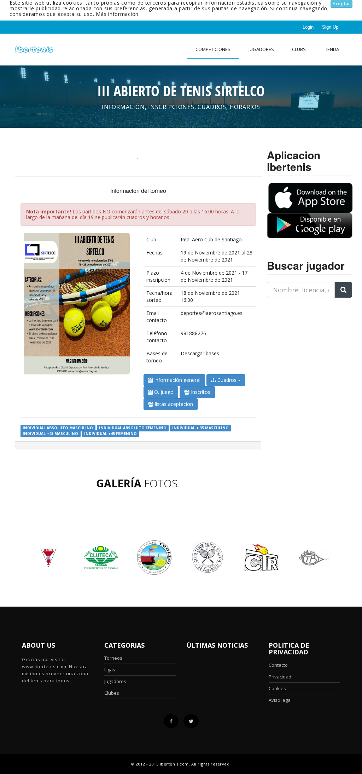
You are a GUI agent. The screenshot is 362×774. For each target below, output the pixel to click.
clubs (299, 49)
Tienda (331, 49)
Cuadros (227, 380)
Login (308, 27)
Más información (117, 14)
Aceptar (341, 4)
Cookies (277, 688)
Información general (176, 380)
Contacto (278, 665)
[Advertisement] (311, 348)
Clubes (111, 693)
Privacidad (280, 676)
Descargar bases (200, 353)
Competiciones (212, 49)
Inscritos (199, 392)
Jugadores (261, 49)
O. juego (163, 392)
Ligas (109, 669)
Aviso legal (280, 700)
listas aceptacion (173, 404)
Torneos (113, 658)
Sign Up (330, 27)
